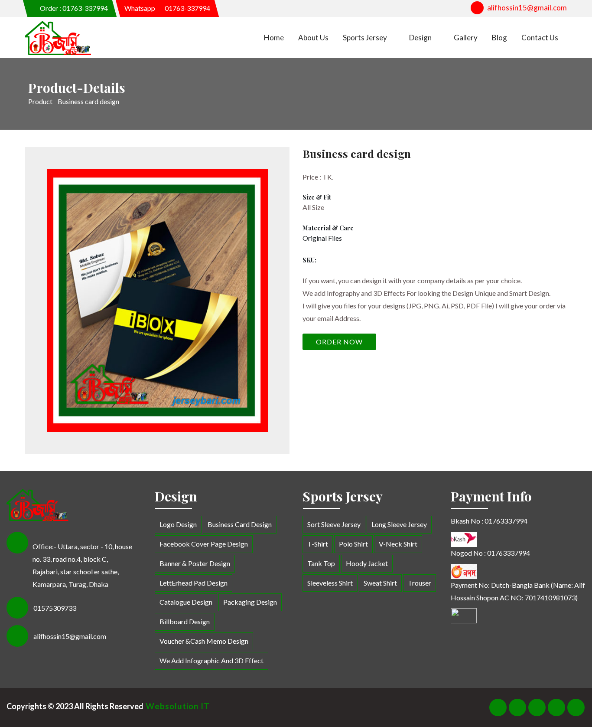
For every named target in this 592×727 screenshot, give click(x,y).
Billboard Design (184, 621)
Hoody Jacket (367, 563)
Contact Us (539, 37)
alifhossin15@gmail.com (527, 7)
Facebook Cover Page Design (203, 544)
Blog (499, 37)
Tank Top (321, 563)
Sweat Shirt (380, 583)
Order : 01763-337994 (73, 8)
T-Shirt (317, 544)
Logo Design (178, 524)
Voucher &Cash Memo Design (203, 641)
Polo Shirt (353, 544)
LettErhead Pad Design (193, 583)
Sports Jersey (365, 37)
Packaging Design (250, 602)
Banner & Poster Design (194, 563)
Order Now (339, 341)
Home (274, 37)
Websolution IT (176, 706)
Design (420, 37)
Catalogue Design (185, 602)
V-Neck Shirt (398, 544)
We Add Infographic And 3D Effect (211, 660)
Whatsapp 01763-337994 (167, 8)
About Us (313, 37)
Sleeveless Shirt (330, 583)
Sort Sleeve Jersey (334, 524)
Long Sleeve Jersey (399, 524)
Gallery (466, 37)
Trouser (419, 583)
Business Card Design (240, 524)
